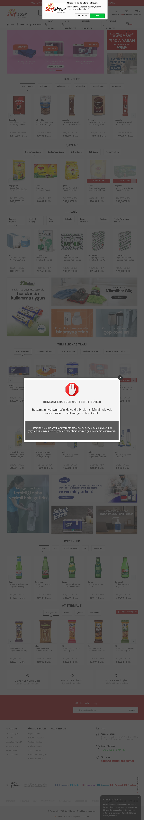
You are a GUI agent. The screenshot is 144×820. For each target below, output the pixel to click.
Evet (97, 15)
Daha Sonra (82, 15)
